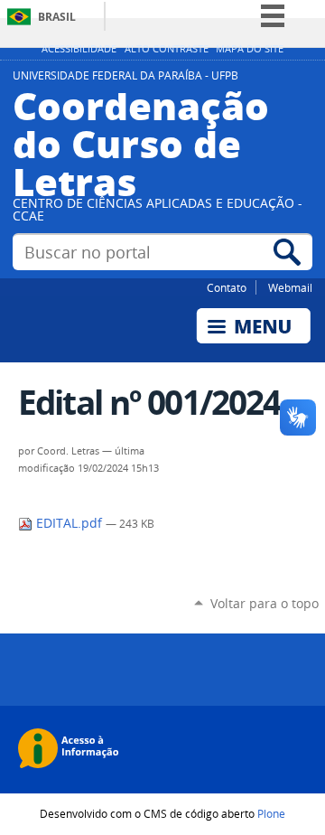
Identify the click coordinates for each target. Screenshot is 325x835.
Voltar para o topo (264, 603)
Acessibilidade (79, 48)
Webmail (290, 287)
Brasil (57, 16)
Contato (226, 287)
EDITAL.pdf (69, 523)
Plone (271, 813)
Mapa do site (249, 48)
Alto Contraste (167, 48)
